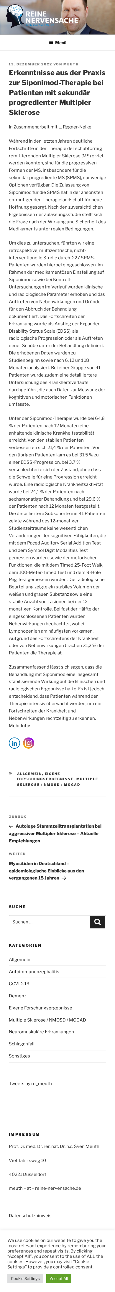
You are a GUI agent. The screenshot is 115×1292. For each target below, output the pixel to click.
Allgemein (29, 774)
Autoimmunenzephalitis (34, 971)
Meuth (71, 64)
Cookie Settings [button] (25, 1278)
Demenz (17, 996)
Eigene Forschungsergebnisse (40, 1008)
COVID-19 (19, 983)
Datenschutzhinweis (30, 1215)
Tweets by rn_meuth (30, 1083)
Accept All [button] (59, 1278)
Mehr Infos (20, 725)
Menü (60, 42)
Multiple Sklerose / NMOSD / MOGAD (47, 1020)
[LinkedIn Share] (14, 743)
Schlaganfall (21, 1044)
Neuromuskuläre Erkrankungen (41, 1031)
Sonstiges (19, 1056)
